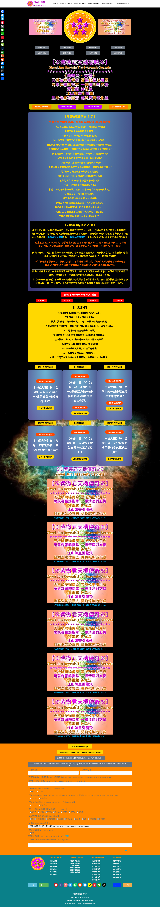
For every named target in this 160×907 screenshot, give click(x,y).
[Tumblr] (2, 48)
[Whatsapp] (75, 885)
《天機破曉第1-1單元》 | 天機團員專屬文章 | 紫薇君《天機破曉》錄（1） (80, 736)
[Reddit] (80, 885)
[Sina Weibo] (2, 37)
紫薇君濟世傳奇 (65, 3)
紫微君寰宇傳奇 (79, 3)
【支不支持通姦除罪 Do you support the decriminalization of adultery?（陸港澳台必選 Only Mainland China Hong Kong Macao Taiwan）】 (74, 795)
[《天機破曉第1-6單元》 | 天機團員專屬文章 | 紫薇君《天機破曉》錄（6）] (80, 497)
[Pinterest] (2, 22)
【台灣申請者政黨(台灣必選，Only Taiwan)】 (44, 816)
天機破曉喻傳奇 (93, 3)
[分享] (2, 78)
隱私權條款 (85, 900)
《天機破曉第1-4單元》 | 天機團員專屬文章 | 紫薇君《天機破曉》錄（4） (80, 605)
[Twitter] (70, 885)
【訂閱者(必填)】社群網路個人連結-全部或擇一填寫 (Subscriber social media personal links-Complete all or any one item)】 (70, 777)
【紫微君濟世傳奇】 (55, 857)
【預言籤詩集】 (118, 857)
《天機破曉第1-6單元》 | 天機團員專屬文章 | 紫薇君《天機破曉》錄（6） (80, 518)
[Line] (2, 30)
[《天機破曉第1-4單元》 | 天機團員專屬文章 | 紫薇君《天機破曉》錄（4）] (80, 584)
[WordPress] (2, 26)
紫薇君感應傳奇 (77, 237)
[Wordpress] (104, 885)
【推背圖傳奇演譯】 (98, 857)
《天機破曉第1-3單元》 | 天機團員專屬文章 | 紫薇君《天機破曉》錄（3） (80, 649)
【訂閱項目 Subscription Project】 (39, 823)
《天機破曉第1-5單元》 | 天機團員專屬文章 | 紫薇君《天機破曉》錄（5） (80, 561)
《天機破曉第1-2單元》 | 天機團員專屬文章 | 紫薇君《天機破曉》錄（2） (80, 693)
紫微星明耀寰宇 (107, 3)
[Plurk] (2, 56)
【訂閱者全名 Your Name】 (37, 770)
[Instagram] (66, 885)
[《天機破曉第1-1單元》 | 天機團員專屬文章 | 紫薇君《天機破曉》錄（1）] (80, 716)
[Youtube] (56, 885)
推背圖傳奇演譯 (121, 3)
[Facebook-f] (61, 885)
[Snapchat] (90, 885)
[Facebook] (2, 11)
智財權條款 (76, 900)
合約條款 (66, 836)
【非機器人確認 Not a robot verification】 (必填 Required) (48, 841)
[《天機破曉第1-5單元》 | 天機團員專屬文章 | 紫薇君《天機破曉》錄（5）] (80, 541)
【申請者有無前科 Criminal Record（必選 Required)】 (46, 788)
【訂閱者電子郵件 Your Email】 (91, 770)
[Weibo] (94, 885)
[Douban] (2, 52)
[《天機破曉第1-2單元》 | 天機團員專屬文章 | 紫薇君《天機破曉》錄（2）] (80, 672)
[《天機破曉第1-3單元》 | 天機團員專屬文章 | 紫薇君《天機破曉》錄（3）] (80, 628)
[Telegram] (85, 885)
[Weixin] (99, 885)
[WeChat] (2, 45)
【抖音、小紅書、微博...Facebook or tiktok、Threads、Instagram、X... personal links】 (57, 781)
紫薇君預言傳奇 (55, 237)
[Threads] (2, 71)
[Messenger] (2, 63)
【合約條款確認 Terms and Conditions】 (41, 830)
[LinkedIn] (2, 67)
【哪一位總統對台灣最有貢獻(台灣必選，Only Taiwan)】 (48, 809)
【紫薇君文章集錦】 (76, 857)
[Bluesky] (2, 74)
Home (54, 3)
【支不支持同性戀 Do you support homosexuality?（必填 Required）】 (52, 802)
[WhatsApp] (2, 34)
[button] (41, 107)
